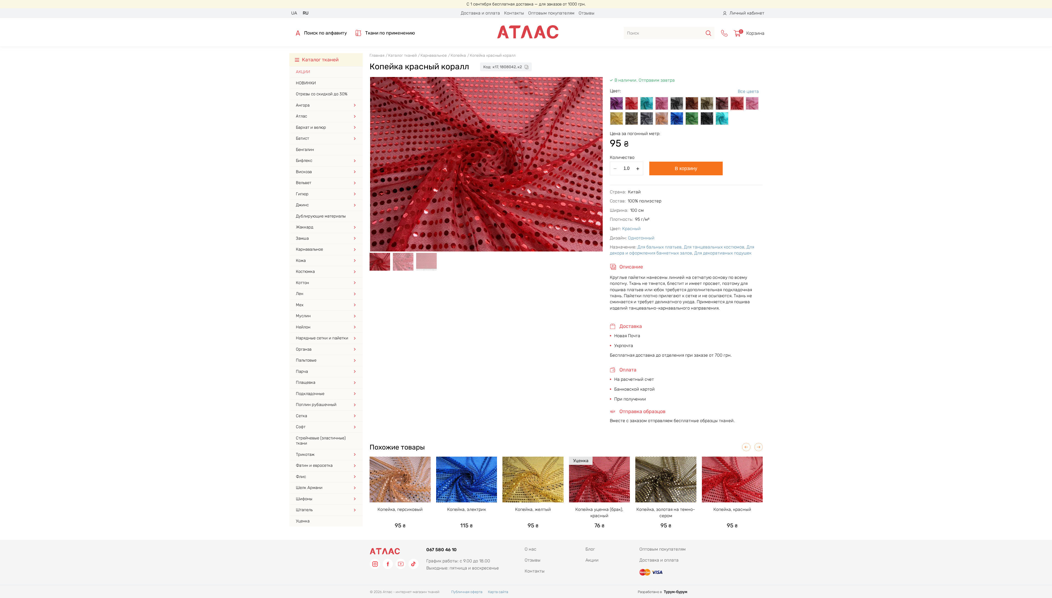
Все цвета (748, 91)
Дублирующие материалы (321, 216)
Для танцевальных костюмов (714, 247)
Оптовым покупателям (551, 13)
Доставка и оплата (480, 13)
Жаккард (304, 227)
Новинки (306, 83)
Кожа (301, 260)
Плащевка (305, 382)
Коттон (302, 282)
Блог (590, 549)
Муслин (303, 315)
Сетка (301, 415)
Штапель (304, 509)
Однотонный (641, 238)
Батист (302, 138)
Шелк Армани (309, 487)
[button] (746, 447)
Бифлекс (304, 160)
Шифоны (304, 498)
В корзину (686, 168)
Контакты (514, 13)
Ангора (303, 105)
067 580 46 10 (441, 549)
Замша (302, 238)
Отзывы (586, 13)
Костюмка (305, 271)
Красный (631, 228)
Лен (299, 293)
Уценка (303, 521)
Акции (303, 71)
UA (294, 13)
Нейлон (303, 327)
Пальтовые (306, 360)
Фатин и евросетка (314, 465)
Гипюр (302, 193)
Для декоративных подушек (722, 253)
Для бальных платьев (660, 247)
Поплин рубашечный (316, 404)
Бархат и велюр (311, 127)
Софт (300, 426)
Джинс (302, 204)
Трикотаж (305, 454)
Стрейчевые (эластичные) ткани (321, 441)
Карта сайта (498, 592)
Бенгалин (305, 149)
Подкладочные (310, 393)
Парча (302, 371)
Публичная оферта (466, 592)
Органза (303, 349)
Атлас (301, 116)
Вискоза (304, 171)
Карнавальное (309, 249)
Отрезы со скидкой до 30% (321, 93)
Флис (301, 476)
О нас (530, 549)
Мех (300, 304)
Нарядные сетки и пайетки (322, 338)
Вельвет (303, 182)
